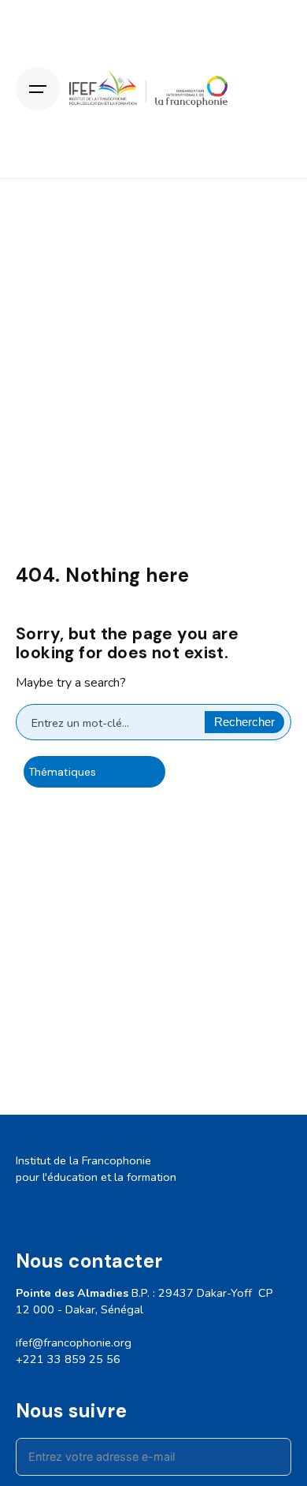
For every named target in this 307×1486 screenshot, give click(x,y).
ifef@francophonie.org (73, 1342)
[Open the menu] (38, 89)
